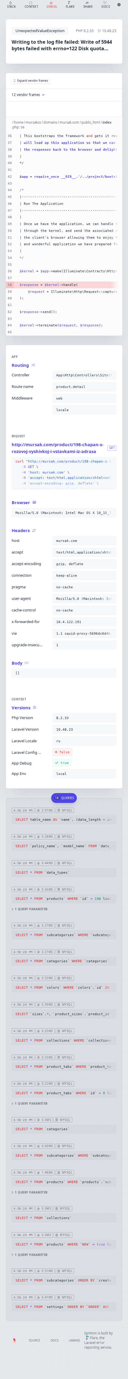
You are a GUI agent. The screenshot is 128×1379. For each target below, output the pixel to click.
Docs (54, 1340)
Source (34, 1340)
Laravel (74, 1340)
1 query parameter (31, 909)
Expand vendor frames (32, 81)
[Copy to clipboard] (111, 375)
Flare (94, 1338)
